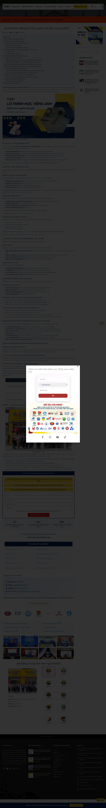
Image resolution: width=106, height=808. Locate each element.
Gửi (53, 395)
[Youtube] (57, 437)
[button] (78, 366)
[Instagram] (50, 437)
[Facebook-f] (42, 437)
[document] (53, 404)
